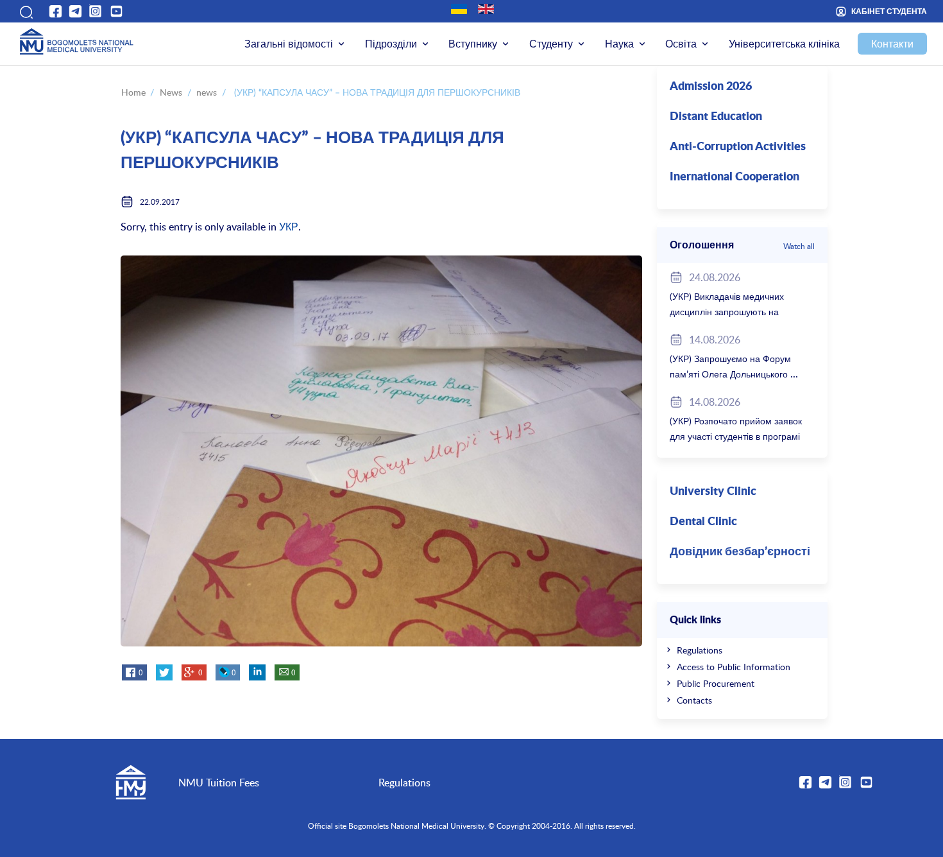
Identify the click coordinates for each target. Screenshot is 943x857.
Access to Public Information (733, 667)
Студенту (551, 44)
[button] (24, 11)
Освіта (681, 44)
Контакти (892, 44)
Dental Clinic (703, 522)
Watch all (799, 246)
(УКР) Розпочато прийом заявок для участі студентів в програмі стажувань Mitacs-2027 (736, 436)
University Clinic (713, 492)
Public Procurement (715, 683)
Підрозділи (391, 44)
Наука (619, 44)
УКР (288, 227)
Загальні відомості (288, 44)
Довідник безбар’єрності (740, 552)
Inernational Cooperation (734, 177)
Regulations (699, 650)
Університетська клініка (784, 44)
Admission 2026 (711, 86)
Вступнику (472, 44)
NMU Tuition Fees (218, 782)
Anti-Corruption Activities (738, 147)
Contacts (694, 700)
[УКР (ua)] (458, 9)
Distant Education (716, 117)
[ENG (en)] (485, 9)
